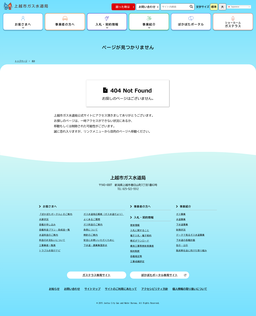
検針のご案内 (91, 235)
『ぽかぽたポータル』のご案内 (55, 214)
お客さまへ (23, 24)
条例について (91, 230)
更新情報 (135, 225)
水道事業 (181, 219)
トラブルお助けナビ (49, 250)
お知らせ (54, 289)
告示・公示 (182, 245)
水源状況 (44, 219)
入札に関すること (139, 230)
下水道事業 (182, 224)
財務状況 (181, 230)
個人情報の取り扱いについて (189, 289)
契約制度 (135, 251)
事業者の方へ (65, 24)
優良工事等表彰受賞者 (142, 246)
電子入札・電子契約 (141, 235)
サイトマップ (92, 289)
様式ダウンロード (139, 241)
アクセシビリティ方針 (154, 289)
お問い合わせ (147, 6)
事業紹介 (149, 24)
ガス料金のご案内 (93, 224)
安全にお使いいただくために (99, 240)
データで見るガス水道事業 (190, 235)
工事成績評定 (137, 261)
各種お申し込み (47, 224)
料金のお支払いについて (52, 240)
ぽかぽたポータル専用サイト (159, 275)
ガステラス (233, 24)
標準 (214, 6)
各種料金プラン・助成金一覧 (54, 230)
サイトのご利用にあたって (121, 289)
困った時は (123, 6)
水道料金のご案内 (48, 235)
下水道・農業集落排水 (95, 245)
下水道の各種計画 (185, 240)
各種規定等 (136, 256)
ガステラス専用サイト (97, 275)
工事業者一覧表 (47, 245)
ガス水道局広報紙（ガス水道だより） (104, 214)
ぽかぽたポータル (191, 24)
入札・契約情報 (107, 24)
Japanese (234, 7)
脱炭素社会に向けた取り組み (191, 250)
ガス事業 (181, 214)
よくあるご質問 (92, 219)
